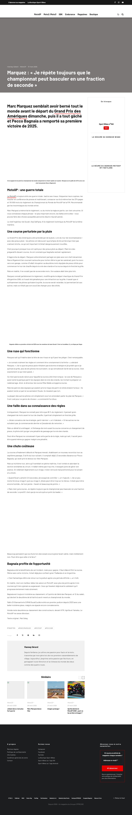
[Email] (39, 635)
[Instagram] (119, 2)
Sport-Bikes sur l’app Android (48, 763)
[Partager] (17, 635)
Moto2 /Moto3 (50, 14)
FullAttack (17, 798)
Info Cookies (11, 755)
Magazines (82, 14)
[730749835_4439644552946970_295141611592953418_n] (76, 689)
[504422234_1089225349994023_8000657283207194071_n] (55, 689)
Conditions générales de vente (17, 758)
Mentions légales (13, 749)
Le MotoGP (11, 196)
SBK (61, 14)
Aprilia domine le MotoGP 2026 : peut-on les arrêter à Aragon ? (75, 711)
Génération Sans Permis (64, 798)
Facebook (41, 752)
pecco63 (49, 628)
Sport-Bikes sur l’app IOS (46, 760)
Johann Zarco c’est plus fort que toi (15, 710)
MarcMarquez (25, 628)
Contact (10, 760)
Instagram (41, 749)
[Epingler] (28, 635)
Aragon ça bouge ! (53, 709)
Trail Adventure (43, 798)
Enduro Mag (29, 798)
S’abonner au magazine (16, 2)
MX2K (23, 798)
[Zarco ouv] (15, 689)
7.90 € (106, 128)
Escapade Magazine (87, 798)
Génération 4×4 (53, 798)
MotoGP (37, 14)
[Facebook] (115, 2)
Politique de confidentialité (16, 752)
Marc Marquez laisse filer (34, 710)
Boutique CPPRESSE (76, 798)
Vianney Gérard (12, 67)
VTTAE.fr (10, 798)
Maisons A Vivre (98, 798)
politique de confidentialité (113, 776)
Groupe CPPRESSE (77, 804)
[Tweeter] (22, 635)
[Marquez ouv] (35, 689)
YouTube (41, 755)
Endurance (70, 14)
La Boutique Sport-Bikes (37, 2)
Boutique (94, 14)
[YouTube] (123, 2)
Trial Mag (36, 798)
